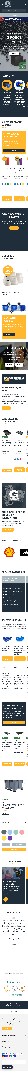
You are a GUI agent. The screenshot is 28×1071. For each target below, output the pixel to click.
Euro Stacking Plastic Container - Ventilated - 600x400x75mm (19, 443)
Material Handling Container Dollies (11, 605)
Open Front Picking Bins (10, 601)
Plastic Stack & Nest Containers (12, 591)
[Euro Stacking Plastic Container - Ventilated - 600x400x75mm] (19, 432)
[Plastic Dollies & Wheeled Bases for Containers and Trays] (19, 85)
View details (7, 658)
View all (4, 127)
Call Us (9, 364)
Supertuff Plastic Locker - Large (7, 170)
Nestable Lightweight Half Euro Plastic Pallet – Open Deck (7, 744)
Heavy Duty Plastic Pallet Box (13, 806)
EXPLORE (14, 53)
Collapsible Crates (8, 594)
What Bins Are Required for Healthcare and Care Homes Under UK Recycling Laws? (12, 886)
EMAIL (19, 364)
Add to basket (19, 844)
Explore (14, 228)
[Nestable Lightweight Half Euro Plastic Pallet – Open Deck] (7, 733)
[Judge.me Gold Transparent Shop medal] (11, 988)
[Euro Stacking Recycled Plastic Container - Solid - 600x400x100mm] (7, 432)
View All (4, 261)
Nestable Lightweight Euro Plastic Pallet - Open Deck (19, 743)
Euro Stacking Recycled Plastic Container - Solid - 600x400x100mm (7, 443)
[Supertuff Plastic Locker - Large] (7, 161)
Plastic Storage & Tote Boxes (11, 588)
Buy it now (14, 849)
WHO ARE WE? (8, 530)
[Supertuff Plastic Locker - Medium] (19, 161)
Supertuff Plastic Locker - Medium (19, 170)
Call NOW (7, 1028)
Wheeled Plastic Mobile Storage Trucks (7, 97)
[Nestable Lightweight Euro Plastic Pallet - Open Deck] (19, 733)
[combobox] (14, 10)
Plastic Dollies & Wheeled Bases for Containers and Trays (19, 98)
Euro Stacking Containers (10, 585)
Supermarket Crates (9, 598)
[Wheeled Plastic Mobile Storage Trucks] (7, 85)
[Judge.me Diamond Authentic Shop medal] (4, 988)
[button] (25, 4)
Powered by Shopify (16, 1067)
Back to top (14, 1011)
